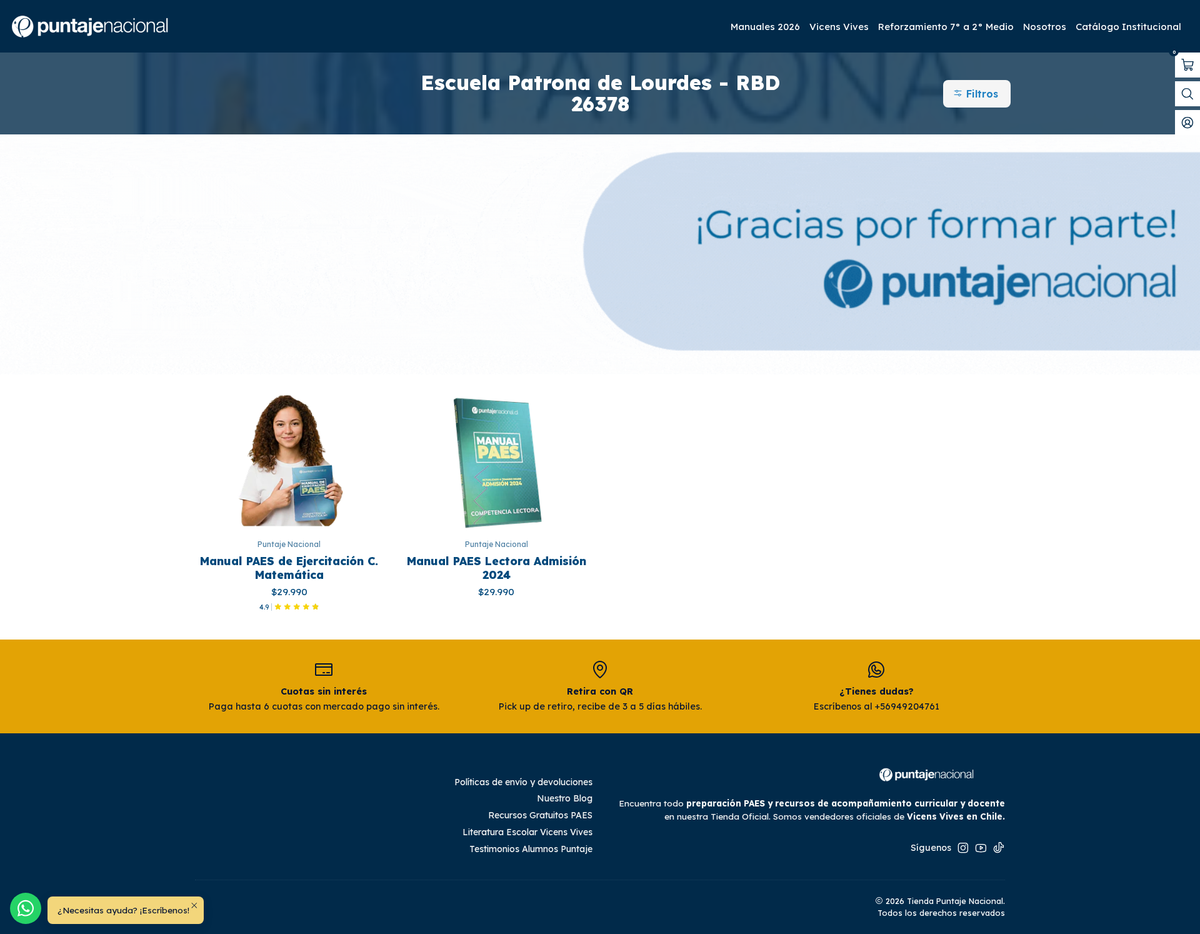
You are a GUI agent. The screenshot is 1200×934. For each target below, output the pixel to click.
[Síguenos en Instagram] (963, 847)
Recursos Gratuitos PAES (540, 815)
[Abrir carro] (1187, 65)
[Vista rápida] (374, 459)
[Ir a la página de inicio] (91, 26)
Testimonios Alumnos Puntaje (530, 849)
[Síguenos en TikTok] (998, 847)
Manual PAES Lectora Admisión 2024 (496, 567)
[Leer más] (600, 254)
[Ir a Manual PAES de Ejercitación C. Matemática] (289, 459)
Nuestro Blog (564, 798)
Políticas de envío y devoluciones (523, 782)
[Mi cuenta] (1187, 122)
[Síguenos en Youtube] (981, 847)
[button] (977, 94)
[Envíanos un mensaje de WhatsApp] (25, 908)
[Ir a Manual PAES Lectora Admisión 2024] (497, 459)
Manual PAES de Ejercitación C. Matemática (289, 567)
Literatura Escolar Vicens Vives (527, 832)
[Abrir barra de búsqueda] (1187, 93)
